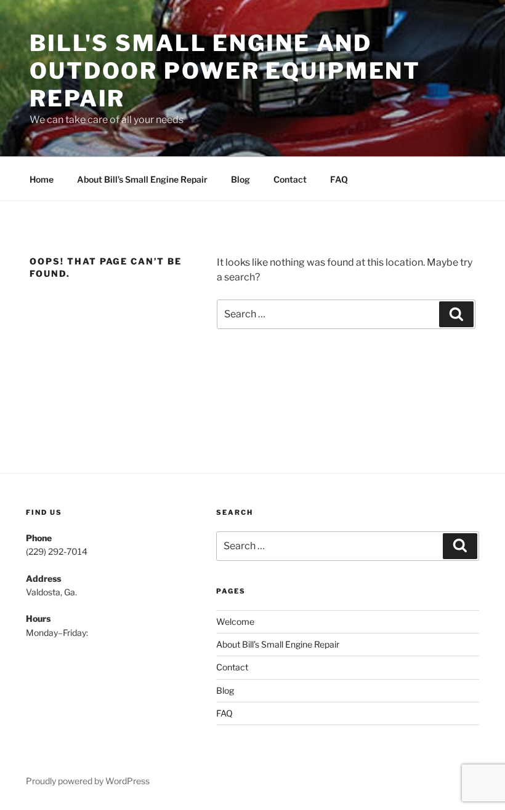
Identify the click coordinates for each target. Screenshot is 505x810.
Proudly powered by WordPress (88, 781)
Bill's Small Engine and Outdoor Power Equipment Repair (225, 71)
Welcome (235, 621)
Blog (240, 179)
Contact (290, 179)
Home (42, 179)
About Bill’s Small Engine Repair (142, 179)
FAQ (339, 179)
